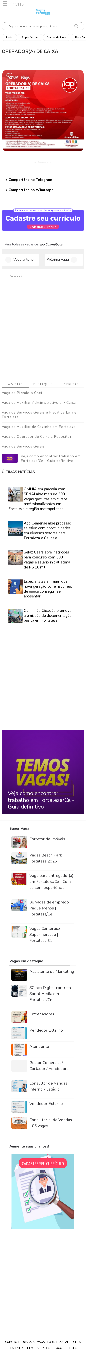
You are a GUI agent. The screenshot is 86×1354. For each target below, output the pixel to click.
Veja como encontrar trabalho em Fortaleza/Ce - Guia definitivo (51, 458)
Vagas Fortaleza (50, 1342)
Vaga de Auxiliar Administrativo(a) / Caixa (39, 402)
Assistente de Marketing (51, 971)
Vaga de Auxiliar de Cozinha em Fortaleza (39, 427)
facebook (15, 275)
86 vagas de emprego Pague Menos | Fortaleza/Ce (49, 908)
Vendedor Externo (46, 1030)
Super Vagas (30, 37)
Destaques (43, 384)
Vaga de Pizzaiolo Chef (22, 393)
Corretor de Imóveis (47, 839)
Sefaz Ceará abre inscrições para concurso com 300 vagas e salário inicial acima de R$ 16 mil (47, 560)
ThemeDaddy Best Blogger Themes (51, 1348)
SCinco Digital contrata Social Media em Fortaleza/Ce (50, 993)
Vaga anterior (24, 259)
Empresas (70, 384)
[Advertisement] (43, 332)
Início (9, 37)
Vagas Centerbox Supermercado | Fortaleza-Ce (44, 934)
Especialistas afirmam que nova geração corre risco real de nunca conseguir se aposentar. (48, 589)
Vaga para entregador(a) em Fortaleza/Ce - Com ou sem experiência (51, 881)
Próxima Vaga (57, 259)
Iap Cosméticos (51, 244)
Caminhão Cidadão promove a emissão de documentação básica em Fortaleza (48, 615)
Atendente (39, 1046)
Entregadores (41, 1014)
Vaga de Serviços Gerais (23, 446)
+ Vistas (15, 384)
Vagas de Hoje (56, 37)
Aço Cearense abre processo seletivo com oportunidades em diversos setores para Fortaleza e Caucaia (47, 531)
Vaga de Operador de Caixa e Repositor (37, 436)
